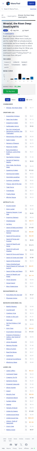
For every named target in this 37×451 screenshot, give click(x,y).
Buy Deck (12, 91)
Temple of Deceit (11, 408)
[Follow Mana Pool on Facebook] (26, 444)
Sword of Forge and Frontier (12, 240)
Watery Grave (10, 430)
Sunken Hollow (11, 401)
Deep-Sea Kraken (12, 119)
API (33, 439)
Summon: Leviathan (12, 180)
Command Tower (11, 374)
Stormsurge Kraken (12, 174)
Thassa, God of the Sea (13, 184)
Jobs (33, 448)
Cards (30, 100)
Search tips (33, 9)
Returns (9, 448)
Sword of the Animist (13, 261)
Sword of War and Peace (14, 271)
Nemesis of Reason (12, 143)
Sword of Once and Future (15, 254)
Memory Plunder (11, 345)
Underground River (12, 415)
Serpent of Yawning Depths (12, 161)
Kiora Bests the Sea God (14, 295)
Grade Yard (10, 440)
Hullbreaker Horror (12, 126)
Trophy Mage (10, 194)
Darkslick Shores (11, 381)
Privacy (15, 448)
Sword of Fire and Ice (13, 236)
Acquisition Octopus (13, 116)
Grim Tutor (9, 328)
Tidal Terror (10, 187)
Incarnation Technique (13, 332)
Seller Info (4, 440)
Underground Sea (12, 418)
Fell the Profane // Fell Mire (13, 324)
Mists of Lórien (11, 349)
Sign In (31, 3)
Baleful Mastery (11, 306)
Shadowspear (10, 221)
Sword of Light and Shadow (12, 250)
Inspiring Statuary (12, 217)
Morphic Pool (10, 394)
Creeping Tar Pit (11, 377)
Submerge (9, 355)
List (23, 100)
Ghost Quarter (11, 387)
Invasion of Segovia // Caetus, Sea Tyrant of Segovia (13, 337)
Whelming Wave (11, 362)
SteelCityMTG (11, 16)
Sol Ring (9, 224)
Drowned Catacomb (12, 384)
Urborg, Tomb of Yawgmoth (11, 422)
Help (3, 448)
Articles (21, 439)
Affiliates (26, 448)
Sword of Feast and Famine (12, 232)
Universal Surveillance (13, 359)
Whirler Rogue (11, 197)
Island (8, 391)
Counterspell (10, 310)
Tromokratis (10, 191)
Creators (27, 439)
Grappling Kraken (12, 123)
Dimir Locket (10, 209)
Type (7, 100)
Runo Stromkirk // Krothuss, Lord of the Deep (13, 152)
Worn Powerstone (12, 286)
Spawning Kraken (12, 170)
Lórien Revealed (11, 342)
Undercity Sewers (12, 411)
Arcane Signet (11, 206)
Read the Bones (11, 352)
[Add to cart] (26, 108)
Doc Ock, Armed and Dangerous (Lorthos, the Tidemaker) (14, 131)
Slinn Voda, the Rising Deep (13, 166)
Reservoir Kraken (12, 147)
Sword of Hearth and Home (13, 245)
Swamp (8, 404)
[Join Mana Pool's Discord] (11, 444)
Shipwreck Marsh (12, 398)
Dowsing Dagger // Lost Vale (14, 213)
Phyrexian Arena (11, 298)
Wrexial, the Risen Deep (14, 108)
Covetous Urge (11, 313)
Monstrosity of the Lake (14, 136)
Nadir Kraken (10, 140)
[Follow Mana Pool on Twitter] (21, 444)
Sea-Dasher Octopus (13, 157)
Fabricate (9, 320)
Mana (13, 100)
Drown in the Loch (12, 317)
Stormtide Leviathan (13, 177)
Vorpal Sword (10, 283)
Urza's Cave (10, 426)
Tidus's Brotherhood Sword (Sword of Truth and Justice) (15, 266)
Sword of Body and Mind (14, 227)
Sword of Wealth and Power (13, 275)
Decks (15, 439)
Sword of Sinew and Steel (14, 257)
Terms (20, 448)
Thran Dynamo (11, 280)
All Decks (3, 16)
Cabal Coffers (10, 371)
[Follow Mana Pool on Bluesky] (16, 444)
